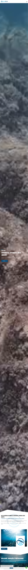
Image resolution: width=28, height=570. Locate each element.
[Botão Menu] (26, 1)
